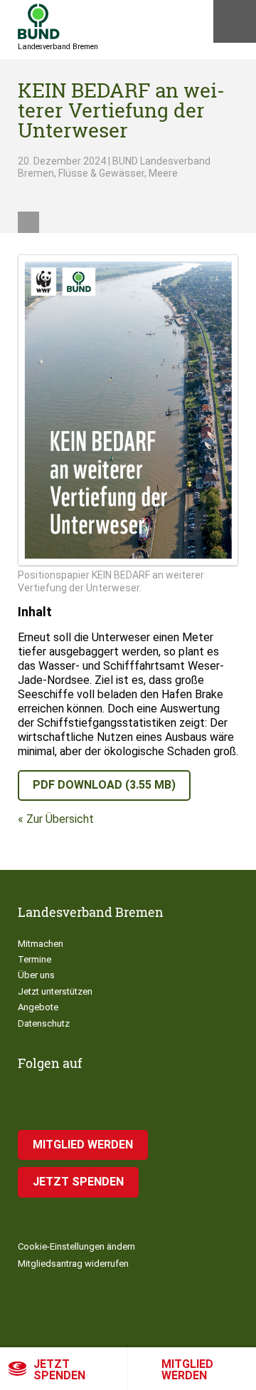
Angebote (38, 1007)
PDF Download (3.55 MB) (104, 785)
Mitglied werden (187, 1369)
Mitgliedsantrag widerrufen (73, 1263)
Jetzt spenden (59, 1369)
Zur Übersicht (60, 819)
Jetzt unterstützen (55, 991)
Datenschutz (44, 1023)
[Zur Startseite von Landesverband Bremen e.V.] (39, 21)
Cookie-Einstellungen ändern (76, 1246)
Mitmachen (40, 943)
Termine (34, 959)
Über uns (36, 975)
